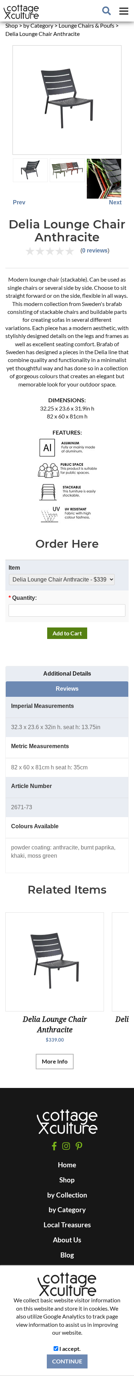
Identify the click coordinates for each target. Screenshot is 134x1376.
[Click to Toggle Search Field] (106, 10)
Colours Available (35, 826)
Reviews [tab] (67, 689)
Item (14, 568)
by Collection (67, 1195)
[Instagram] (66, 1146)
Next (115, 202)
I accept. (69, 1348)
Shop (67, 1180)
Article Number (31, 786)
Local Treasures (67, 1225)
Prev (19, 202)
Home (67, 1165)
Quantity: (23, 598)
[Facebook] (54, 1145)
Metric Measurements (40, 746)
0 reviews (95, 250)
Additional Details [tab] (67, 674)
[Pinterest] (78, 1146)
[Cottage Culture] (67, 1125)
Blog (67, 1255)
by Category (67, 1210)
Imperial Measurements (42, 706)
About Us (67, 1240)
